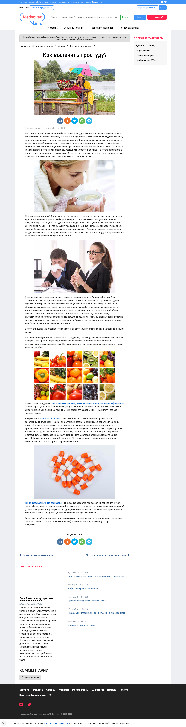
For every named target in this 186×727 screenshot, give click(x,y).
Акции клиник (143, 50)
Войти (162, 7)
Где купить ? (157, 17)
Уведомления (31, 677)
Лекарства (52, 28)
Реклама (38, 690)
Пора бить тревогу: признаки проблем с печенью (36, 599)
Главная (23, 46)
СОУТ (50, 695)
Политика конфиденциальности (32, 695)
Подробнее (97, 2)
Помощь (111, 690)
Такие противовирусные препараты (43, 503)
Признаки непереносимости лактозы (87, 600)
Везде (125, 17)
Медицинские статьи (42, 46)
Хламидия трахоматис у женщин (40, 555)
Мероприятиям (80, 690)
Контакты (24, 690)
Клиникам (64, 690)
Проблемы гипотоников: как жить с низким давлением (96, 613)
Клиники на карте (145, 55)
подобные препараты (51, 418)
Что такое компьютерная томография (106, 555)
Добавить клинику (145, 45)
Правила (124, 690)
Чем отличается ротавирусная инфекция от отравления (96, 576)
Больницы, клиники (74, 28)
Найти (140, 17)
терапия (61, 46)
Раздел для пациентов (102, 28)
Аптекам (50, 690)
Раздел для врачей (129, 28)
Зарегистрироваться (147, 7)
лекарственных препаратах (56, 723)
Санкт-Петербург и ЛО (41, 7)
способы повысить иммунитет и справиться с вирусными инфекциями (87, 403)
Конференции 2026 (146, 60)
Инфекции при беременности (83, 588)
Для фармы (98, 690)
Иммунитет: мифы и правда (82, 625)
